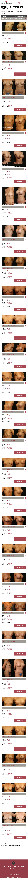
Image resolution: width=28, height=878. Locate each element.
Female (8, 37)
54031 (8, 803)
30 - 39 (8, 64)
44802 (8, 650)
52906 (8, 774)
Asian (8, 212)
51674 (8, 717)
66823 (8, 834)
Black (8, 618)
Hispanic (9, 38)
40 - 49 (8, 35)
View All (23, 16)
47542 (8, 688)
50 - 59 (8, 100)
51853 (8, 746)
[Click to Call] (23, 3)
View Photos (20, 45)
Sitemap (14, 876)
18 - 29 (8, 135)
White (8, 102)
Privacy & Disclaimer (14, 874)
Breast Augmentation (16, 18)
